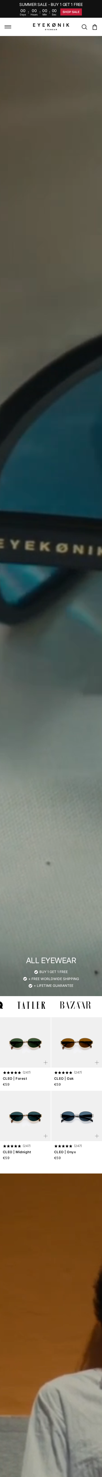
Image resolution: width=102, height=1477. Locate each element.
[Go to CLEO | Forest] (25, 1042)
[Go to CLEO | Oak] (76, 1042)
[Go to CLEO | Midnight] (25, 1116)
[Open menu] (8, 26)
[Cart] (94, 27)
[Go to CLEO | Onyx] (76, 1116)
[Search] (84, 27)
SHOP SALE (71, 12)
